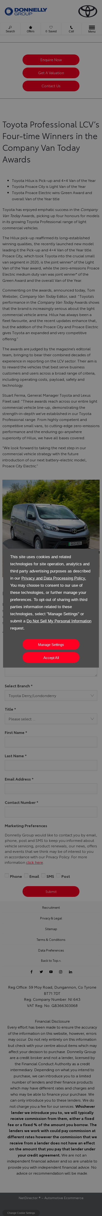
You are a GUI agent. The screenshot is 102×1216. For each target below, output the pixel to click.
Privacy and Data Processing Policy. (53, 578)
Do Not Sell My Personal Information (59, 621)
